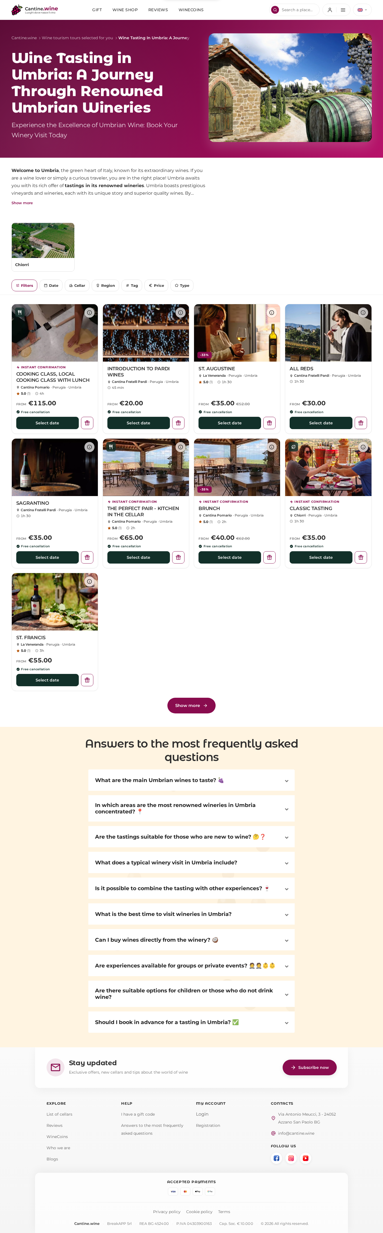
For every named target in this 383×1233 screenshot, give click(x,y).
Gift (97, 9)
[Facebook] (276, 1158)
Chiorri (300, 515)
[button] (191, 780)
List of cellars (59, 1114)
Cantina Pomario (35, 387)
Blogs (52, 1159)
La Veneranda (214, 375)
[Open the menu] (336, 10)
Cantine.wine (24, 37)
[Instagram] (291, 1158)
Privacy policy (167, 1211)
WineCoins (57, 1136)
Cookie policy (199, 1211)
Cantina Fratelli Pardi (129, 382)
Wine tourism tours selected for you (77, 37)
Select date (47, 422)
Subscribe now (309, 1067)
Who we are (58, 1147)
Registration (208, 1125)
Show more (22, 203)
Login (202, 1114)
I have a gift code (138, 1114)
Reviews (158, 9)
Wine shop (125, 9)
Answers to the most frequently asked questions (152, 1129)
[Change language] (362, 10)
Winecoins (191, 9)
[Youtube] (305, 1158)
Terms (224, 1211)
